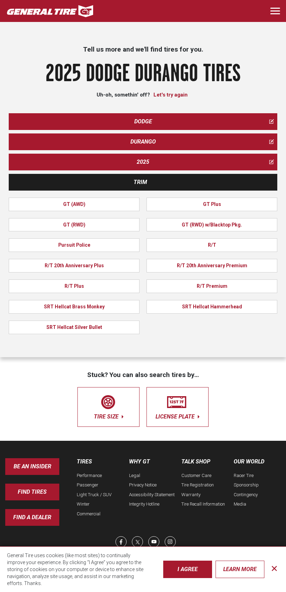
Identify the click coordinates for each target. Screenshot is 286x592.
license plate (176, 416)
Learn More (240, 569)
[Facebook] (121, 541)
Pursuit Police (74, 245)
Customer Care (196, 475)
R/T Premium (212, 286)
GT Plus (212, 204)
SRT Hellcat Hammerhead (212, 306)
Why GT (139, 461)
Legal (134, 475)
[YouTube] (153, 541)
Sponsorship (246, 484)
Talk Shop (195, 461)
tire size (107, 416)
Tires (84, 461)
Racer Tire (244, 475)
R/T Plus (74, 286)
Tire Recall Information (203, 504)
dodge (143, 121)
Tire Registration (197, 484)
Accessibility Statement (152, 494)
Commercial (88, 513)
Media (240, 504)
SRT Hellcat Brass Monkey (74, 306)
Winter (83, 504)
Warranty (191, 494)
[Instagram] (170, 541)
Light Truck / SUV (94, 494)
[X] (137, 541)
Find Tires (32, 492)
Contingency (246, 494)
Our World (249, 461)
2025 (143, 162)
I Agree (188, 569)
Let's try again (170, 95)
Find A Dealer (32, 517)
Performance (89, 475)
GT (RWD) (74, 225)
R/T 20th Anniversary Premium (212, 265)
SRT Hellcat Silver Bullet (74, 327)
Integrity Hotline (144, 504)
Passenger (87, 484)
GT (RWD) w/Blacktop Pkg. (212, 225)
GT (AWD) (74, 204)
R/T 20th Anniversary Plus (74, 265)
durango (143, 141)
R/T (212, 245)
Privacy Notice (143, 484)
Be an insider (32, 466)
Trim (140, 182)
